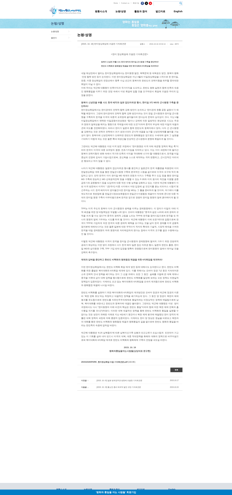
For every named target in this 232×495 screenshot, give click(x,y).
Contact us (125, 3)
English (178, 11)
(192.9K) (108, 362)
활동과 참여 (140, 11)
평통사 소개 (61, 489)
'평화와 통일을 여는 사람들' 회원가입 (116, 492)
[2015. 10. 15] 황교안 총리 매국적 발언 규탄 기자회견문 (119, 387)
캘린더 (54, 38)
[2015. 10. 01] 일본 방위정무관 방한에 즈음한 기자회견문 (119, 380)
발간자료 (160, 11)
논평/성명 (121, 11)
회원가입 (136, 3)
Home (116, 3)
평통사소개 (101, 11)
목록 (176, 370)
